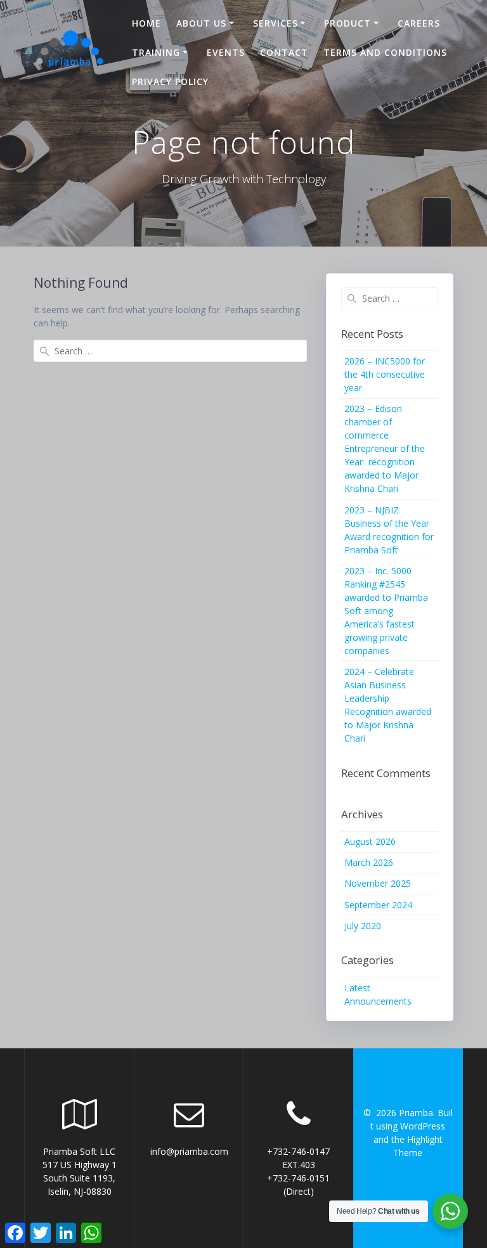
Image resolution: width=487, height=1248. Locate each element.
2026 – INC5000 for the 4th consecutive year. (384, 374)
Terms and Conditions (385, 52)
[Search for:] (170, 351)
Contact (284, 52)
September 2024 (378, 905)
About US (201, 23)
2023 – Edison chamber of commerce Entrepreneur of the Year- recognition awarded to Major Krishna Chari (384, 448)
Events (226, 52)
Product (347, 23)
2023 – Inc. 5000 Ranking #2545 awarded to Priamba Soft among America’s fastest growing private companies (386, 611)
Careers (419, 23)
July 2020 (362, 926)
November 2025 (377, 883)
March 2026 (368, 862)
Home (146, 23)
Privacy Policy (170, 81)
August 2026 (370, 841)
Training (156, 52)
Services (275, 23)
